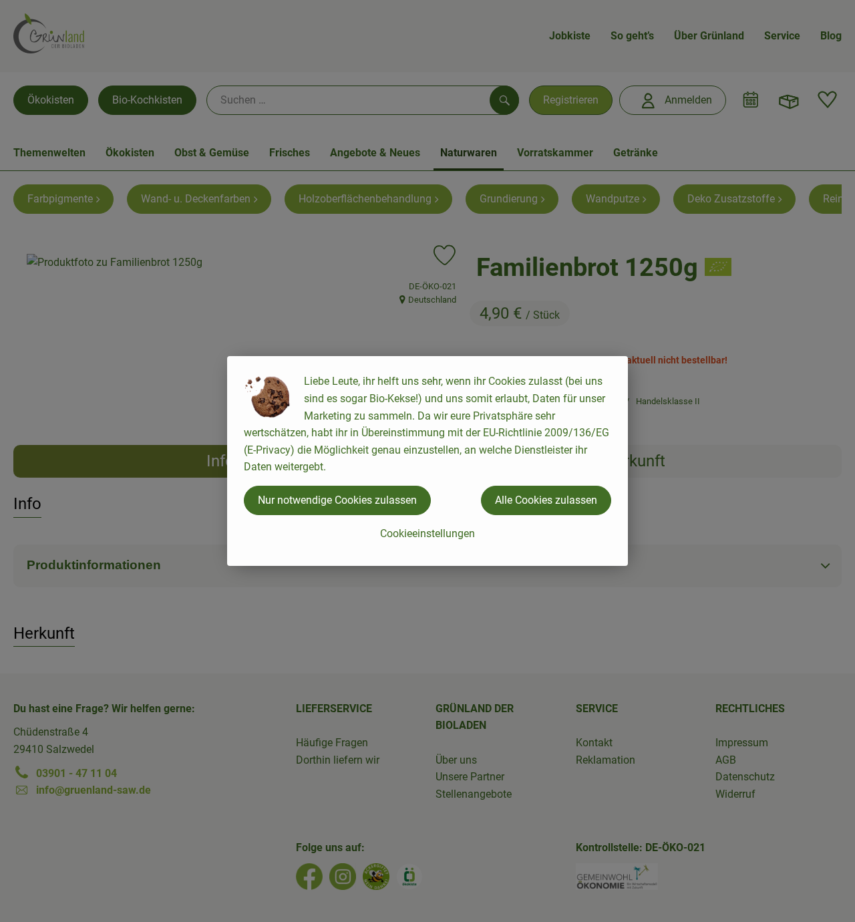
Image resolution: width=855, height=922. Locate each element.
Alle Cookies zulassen (546, 500)
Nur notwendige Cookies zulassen (337, 500)
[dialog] (427, 461)
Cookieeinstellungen (427, 533)
